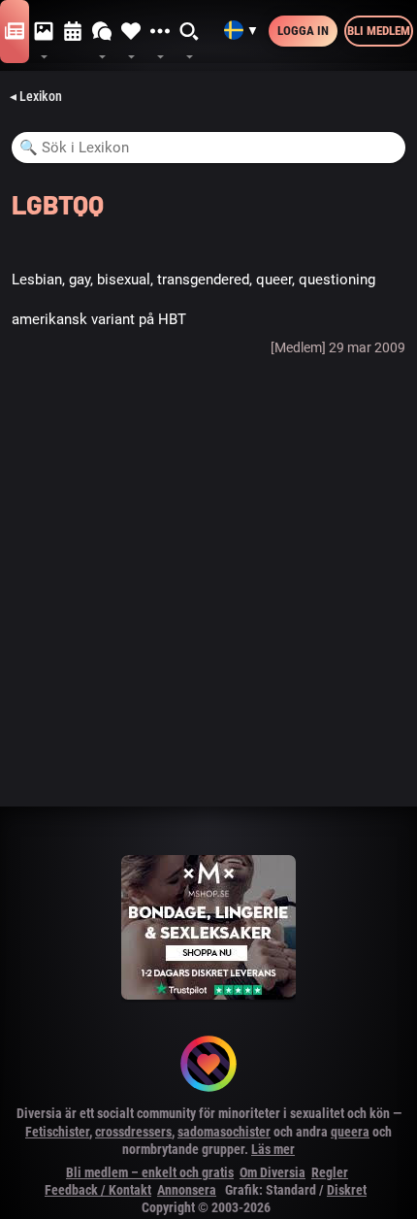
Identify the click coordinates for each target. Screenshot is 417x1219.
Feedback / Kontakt (98, 1190)
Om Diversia (272, 1172)
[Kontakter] (130, 32)
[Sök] (190, 32)
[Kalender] (72, 32)
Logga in (303, 30)
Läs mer (273, 1149)
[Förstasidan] (14, 32)
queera (350, 1131)
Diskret (347, 1190)
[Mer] (160, 32)
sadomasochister (224, 1131)
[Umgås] (101, 32)
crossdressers (133, 1131)
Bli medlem (378, 30)
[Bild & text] (43, 32)
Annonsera (186, 1190)
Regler (329, 1172)
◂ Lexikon (36, 96)
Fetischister (57, 1131)
